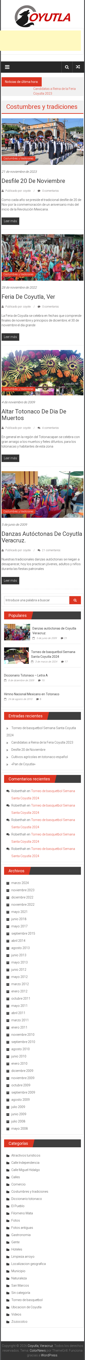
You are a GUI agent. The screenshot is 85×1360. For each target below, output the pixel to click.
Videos (16, 1314)
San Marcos (20, 1285)
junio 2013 (18, 955)
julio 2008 (18, 1121)
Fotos (15, 1220)
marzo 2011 (20, 1020)
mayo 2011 (19, 1006)
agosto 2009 (20, 1099)
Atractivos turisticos (25, 1155)
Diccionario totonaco (26, 1199)
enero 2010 (19, 1063)
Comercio (18, 1184)
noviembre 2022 (22, 904)
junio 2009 (18, 1114)
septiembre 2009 (23, 1092)
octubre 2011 (20, 998)
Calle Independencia (25, 1162)
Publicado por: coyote (18, 190)
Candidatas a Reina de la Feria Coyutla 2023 (42, 742)
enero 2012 (19, 991)
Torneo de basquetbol (27, 1300)
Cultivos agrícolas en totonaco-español (39, 757)
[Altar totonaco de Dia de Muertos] (42, 372)
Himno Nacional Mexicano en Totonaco (31, 694)
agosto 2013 (20, 948)
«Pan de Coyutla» (23, 764)
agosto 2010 (20, 1049)
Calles (15, 1177)
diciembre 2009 (22, 1071)
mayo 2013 (19, 962)
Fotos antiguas (22, 1227)
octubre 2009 (20, 1085)
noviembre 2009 (22, 1078)
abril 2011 (18, 1013)
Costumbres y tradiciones (18, 158)
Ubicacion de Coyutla (26, 1307)
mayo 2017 (19, 926)
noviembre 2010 (22, 1034)
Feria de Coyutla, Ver (28, 296)
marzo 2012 (20, 984)
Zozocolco (19, 1321)
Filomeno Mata (22, 1213)
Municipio (18, 1271)
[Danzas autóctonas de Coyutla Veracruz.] (42, 494)
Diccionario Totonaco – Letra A (26, 675)
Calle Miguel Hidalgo (25, 1170)
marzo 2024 (20, 883)
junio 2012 (18, 969)
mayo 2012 (19, 977)
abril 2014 (18, 940)
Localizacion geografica (28, 1264)
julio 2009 (18, 1107)
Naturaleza (19, 1278)
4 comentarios (50, 427)
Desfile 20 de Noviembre (33, 180)
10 (43, 680)
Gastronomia (21, 1235)
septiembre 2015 (23, 933)
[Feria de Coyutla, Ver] (42, 257)
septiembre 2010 (23, 1042)
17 (66, 661)
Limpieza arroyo (22, 1256)
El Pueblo (17, 1206)
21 (65, 638)
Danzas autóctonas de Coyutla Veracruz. (42, 537)
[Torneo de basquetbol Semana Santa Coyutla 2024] (16, 655)
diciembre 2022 (22, 897)
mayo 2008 (19, 1128)
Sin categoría (20, 1293)
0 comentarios (50, 190)
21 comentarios (51, 550)
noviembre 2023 (22, 890)
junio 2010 (18, 1056)
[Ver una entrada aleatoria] (78, 67)
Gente (15, 1242)
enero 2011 (19, 1027)
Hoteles (16, 1249)
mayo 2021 (19, 912)
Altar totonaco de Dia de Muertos (34, 414)
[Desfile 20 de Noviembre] (42, 141)
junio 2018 (18, 919)
